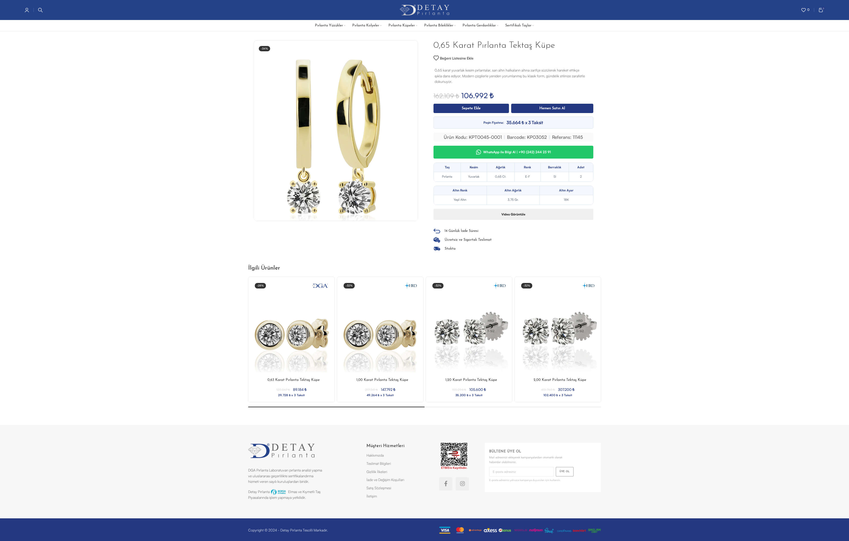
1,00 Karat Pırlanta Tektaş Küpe (382, 380)
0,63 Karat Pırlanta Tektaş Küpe (293, 380)
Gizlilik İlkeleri (376, 471)
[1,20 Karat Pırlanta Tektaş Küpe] (469, 332)
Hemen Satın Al (552, 108)
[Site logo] (424, 9)
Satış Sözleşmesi (378, 488)
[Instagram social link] (462, 484)
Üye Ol (565, 471)
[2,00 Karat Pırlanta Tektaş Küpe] (558, 332)
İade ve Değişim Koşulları (385, 479)
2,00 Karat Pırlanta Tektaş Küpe (560, 380)
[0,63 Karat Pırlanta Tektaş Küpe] (291, 332)
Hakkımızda (375, 455)
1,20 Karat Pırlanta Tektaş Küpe (471, 380)
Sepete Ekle (471, 108)
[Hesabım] (26, 10)
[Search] (40, 10)
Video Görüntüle (513, 214)
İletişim (371, 496)
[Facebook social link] (445, 484)
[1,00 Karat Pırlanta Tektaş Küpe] (380, 332)
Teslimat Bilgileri (378, 463)
